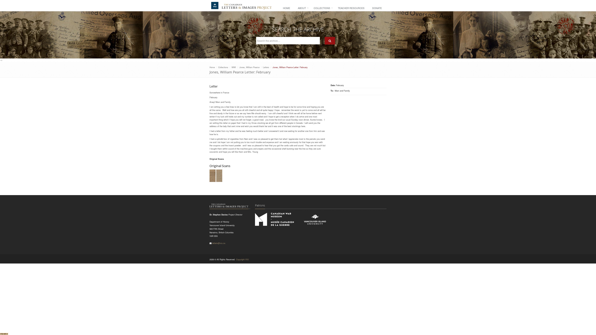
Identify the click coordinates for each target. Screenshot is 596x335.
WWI (234, 67)
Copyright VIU (242, 259)
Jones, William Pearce (249, 67)
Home (286, 8)
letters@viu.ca (218, 243)
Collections (322, 8)
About (302, 8)
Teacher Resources (351, 8)
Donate (377, 8)
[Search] (330, 41)
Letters (266, 67)
